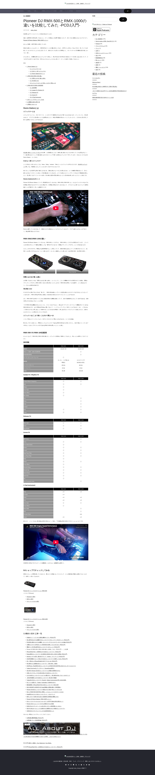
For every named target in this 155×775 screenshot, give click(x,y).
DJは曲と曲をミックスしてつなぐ (32, 152)
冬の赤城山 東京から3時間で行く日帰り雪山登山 (104, 86)
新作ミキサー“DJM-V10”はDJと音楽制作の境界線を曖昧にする (42, 696)
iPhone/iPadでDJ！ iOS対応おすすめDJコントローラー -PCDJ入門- (44, 651)
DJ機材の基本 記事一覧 (33, 102)
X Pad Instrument (35, 97)
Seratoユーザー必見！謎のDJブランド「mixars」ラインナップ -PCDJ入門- (46, 656)
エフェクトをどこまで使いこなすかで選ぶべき (43, 83)
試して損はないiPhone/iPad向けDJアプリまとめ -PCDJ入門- (42, 661)
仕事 (97, 50)
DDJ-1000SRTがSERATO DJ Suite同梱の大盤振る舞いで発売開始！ (44, 687)
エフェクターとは (35, 68)
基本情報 (33, 87)
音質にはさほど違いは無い (38, 78)
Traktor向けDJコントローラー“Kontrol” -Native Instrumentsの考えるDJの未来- (46, 680)
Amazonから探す (31, 596)
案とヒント (98, 60)
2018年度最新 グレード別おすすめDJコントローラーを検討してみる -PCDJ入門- (47, 658)
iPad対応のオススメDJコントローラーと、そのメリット (41, 694)
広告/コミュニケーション (102, 53)
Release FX (34, 92)
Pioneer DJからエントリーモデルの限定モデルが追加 (40, 703)
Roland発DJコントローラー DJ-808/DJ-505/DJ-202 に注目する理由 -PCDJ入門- (47, 654)
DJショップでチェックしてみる (35, 99)
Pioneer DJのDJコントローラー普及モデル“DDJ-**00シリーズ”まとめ (44, 689)
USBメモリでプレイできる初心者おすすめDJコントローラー (42, 673)
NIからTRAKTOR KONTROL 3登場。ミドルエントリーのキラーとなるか (45, 692)
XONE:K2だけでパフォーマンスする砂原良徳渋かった (40, 711)
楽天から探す (30, 599)
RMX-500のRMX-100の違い (34, 76)
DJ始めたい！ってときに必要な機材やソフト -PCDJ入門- (41, 637)
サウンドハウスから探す (33, 601)
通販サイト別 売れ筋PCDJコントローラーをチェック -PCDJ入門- (43, 647)
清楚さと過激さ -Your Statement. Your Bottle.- (40, 743)
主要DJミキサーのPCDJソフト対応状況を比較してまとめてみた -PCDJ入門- (46, 644)
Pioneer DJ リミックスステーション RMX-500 (35, 590)
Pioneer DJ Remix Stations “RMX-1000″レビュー (35, 40)
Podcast (98, 43)
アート (97, 48)
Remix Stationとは (32, 66)
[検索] (123, 19)
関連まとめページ (32, 104)
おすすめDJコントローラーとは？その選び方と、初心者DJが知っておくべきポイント (48, 675)
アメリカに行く (96, 78)
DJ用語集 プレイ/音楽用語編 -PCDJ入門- (37, 720)
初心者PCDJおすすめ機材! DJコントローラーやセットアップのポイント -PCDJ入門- (48, 640)
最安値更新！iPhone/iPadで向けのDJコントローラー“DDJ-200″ (43, 684)
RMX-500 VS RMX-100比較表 (35, 85)
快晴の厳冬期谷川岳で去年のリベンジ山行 (103, 97)
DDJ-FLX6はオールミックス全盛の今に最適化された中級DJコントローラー (46, 708)
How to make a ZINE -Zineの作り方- (105, 41)
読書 (97, 65)
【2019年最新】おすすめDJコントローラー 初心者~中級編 (41, 677)
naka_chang (34, 30)
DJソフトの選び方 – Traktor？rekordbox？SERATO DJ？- (41, 682)
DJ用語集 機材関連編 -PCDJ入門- (35, 717)
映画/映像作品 (99, 57)
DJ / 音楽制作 (26, 16)
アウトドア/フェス (100, 46)
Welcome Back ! (96, 82)
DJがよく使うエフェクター (38, 71)
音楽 (97, 69)
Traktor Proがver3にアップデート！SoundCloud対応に (40, 668)
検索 (93, 16)
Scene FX (33, 95)
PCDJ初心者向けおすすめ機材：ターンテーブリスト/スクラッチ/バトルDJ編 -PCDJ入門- (49, 642)
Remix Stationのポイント (37, 73)
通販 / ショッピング (101, 67)
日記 (97, 55)
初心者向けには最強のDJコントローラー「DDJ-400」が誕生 (42, 663)
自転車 (97, 62)
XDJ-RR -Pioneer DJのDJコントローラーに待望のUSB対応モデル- (43, 670)
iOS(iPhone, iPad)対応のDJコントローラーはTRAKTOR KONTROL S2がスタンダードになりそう (51, 666)
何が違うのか (34, 80)
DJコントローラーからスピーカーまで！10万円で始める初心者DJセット (45, 701)
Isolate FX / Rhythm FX (37, 90)
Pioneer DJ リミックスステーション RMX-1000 (35, 619)
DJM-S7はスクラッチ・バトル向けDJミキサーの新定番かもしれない (44, 706)
